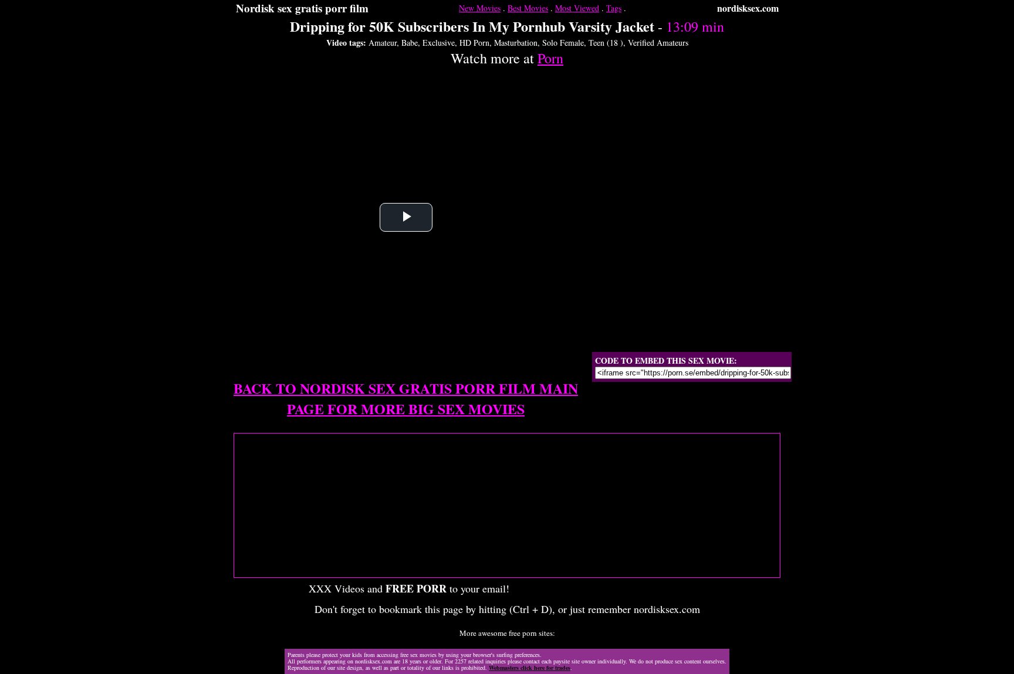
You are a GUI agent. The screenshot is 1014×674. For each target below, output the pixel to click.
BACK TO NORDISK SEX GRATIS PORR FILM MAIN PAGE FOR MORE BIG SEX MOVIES (406, 398)
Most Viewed (577, 7)
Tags (613, 7)
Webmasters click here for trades (529, 667)
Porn (550, 58)
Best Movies (528, 7)
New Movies (480, 7)
